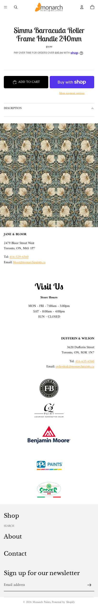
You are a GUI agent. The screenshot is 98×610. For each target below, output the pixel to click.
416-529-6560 (19, 257)
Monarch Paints (41, 602)
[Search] (15, 7)
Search (9, 526)
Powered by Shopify (63, 602)
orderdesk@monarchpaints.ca (75, 367)
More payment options (71, 93)
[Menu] (5, 7)
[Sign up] (89, 585)
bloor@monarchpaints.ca (29, 262)
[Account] (82, 7)
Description (13, 108)
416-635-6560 (84, 361)
